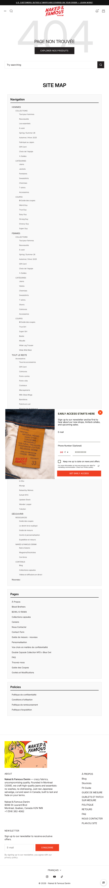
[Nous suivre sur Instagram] (47, 876)
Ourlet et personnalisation (29, 535)
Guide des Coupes (20, 667)
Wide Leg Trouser (26, 345)
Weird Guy (23, 205)
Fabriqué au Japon (26, 142)
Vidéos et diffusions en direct (30, 575)
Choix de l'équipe (26, 151)
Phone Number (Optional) (70, 445)
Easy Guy (23, 214)
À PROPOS (87, 774)
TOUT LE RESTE (19, 355)
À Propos (16, 602)
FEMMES (16, 233)
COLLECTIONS (21, 111)
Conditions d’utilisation (22, 699)
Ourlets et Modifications (23, 672)
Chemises (23, 183)
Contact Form (18, 632)
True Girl (22, 327)
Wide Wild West (25, 350)
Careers (15, 622)
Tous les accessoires (27, 362)
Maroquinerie (24, 390)
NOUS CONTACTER (92, 818)
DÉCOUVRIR (17, 514)
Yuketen (22, 509)
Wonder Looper (25, 504)
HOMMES (16, 107)
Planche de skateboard (28, 409)
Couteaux (23, 385)
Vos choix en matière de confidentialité (30, 647)
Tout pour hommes (26, 114)
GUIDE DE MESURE (92, 792)
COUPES (19, 197)
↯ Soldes (22, 156)
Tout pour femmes (26, 240)
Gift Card (22, 147)
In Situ (21, 481)
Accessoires (24, 192)
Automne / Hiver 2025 (28, 137)
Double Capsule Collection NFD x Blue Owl (31, 652)
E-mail (61, 432)
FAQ (14, 657)
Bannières (23, 399)
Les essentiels (24, 123)
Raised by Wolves (26, 490)
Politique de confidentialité (24, 694)
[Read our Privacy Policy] (98, 466)
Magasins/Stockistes (27, 552)
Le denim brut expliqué (28, 526)
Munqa (22, 486)
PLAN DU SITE (89, 823)
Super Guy (23, 228)
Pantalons (23, 174)
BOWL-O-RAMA (19, 612)
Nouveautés (24, 119)
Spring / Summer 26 (27, 133)
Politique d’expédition (22, 709)
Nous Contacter (19, 627)
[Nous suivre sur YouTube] (54, 876)
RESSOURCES (21, 517)
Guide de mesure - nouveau (24, 637)
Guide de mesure (26, 530)
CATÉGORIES (20, 161)
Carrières (23, 557)
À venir (22, 128)
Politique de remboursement (25, 704)
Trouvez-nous (18, 662)
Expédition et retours (27, 540)
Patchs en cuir (25, 404)
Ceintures (23, 309)
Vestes (21, 286)
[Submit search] (100, 64)
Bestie (21, 336)
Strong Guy (23, 219)
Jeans (21, 164)
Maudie (22, 341)
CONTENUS (20, 562)
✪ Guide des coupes (27, 200)
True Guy (23, 210)
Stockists (86, 783)
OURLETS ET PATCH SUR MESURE (92, 799)
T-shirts (22, 187)
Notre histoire (24, 548)
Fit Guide (86, 787)
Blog (21, 565)
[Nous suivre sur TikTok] (61, 876)
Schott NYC (24, 495)
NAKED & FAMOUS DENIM (25, 544)
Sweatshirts (24, 178)
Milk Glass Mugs (25, 395)
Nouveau (16, 579)
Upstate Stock (25, 500)
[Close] (100, 412)
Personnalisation (19, 642)
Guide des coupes (26, 521)
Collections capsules (27, 570)
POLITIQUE (88, 804)
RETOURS (87, 809)
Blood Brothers (18, 606)
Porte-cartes (24, 376)
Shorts (21, 305)
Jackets (22, 169)
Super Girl (23, 331)
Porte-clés (23, 381)
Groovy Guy (24, 224)
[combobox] (64, 452)
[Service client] (103, 882)
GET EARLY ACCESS (79, 473)
